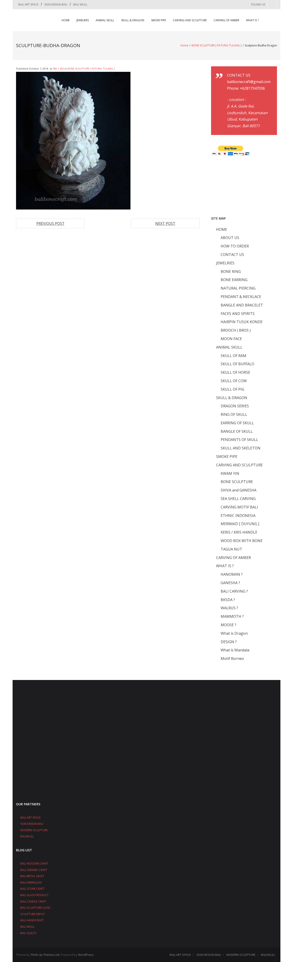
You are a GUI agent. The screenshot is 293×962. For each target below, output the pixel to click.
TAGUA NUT (231, 549)
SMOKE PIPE (158, 20)
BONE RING (231, 271)
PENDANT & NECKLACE (241, 296)
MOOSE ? (228, 624)
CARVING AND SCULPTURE (190, 20)
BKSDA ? (228, 599)
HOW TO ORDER (235, 246)
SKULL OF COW (234, 380)
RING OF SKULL (234, 414)
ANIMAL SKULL (105, 20)
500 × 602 (58, 68)
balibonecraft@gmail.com (249, 81)
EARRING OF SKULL (237, 422)
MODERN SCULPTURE (34, 830)
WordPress (86, 955)
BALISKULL (27, 836)
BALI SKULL (80, 4)
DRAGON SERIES (235, 405)
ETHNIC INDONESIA (238, 515)
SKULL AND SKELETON (240, 448)
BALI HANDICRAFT (32, 920)
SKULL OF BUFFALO (237, 363)
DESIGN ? (229, 641)
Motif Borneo (232, 658)
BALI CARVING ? (234, 591)
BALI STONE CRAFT (32, 889)
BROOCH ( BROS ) (236, 330)
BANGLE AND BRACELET (242, 305)
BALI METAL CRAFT (32, 876)
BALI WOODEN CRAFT (34, 863)
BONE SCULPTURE (237, 481)
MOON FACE (231, 338)
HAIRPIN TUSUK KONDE (242, 321)
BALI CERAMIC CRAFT (33, 870)
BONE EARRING (234, 279)
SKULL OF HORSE (235, 372)
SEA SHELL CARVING (238, 498)
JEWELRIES (82, 20)
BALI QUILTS (28, 933)
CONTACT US (232, 254)
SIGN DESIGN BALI (55, 4)
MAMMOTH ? (232, 616)
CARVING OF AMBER (226, 20)
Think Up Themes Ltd (44, 955)
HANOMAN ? (232, 574)
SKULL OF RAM (233, 355)
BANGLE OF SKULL (237, 431)
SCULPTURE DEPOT (32, 914)
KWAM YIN (230, 473)
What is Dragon (234, 633)
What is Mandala (235, 650)
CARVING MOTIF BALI (239, 507)
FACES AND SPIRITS (238, 313)
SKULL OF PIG (232, 389)
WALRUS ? (229, 607)
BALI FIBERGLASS (31, 882)
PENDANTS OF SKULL (239, 439)
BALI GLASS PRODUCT (34, 895)
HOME (66, 20)
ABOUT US (230, 237)
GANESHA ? (230, 582)
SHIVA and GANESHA (238, 490)
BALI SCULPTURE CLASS (35, 908)
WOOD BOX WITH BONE (242, 540)
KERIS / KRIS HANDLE (239, 532)
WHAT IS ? (252, 20)
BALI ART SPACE (28, 4)
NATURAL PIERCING (238, 288)
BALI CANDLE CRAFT (33, 901)
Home (184, 45)
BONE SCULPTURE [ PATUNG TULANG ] (216, 45)
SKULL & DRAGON (132, 20)
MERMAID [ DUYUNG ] (240, 523)
